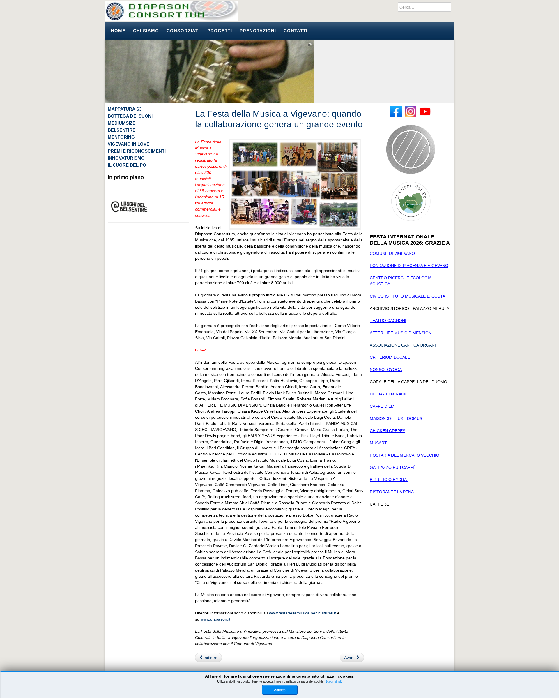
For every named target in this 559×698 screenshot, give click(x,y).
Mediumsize (121, 123)
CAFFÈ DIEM (382, 406)
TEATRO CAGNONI (388, 320)
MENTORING (121, 137)
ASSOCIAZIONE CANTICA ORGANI (403, 345)
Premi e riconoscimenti (137, 151)
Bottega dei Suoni (130, 116)
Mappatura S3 (124, 109)
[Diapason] (171, 11)
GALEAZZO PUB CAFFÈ (392, 467)
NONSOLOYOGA (386, 369)
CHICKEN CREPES (387, 430)
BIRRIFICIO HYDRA (389, 479)
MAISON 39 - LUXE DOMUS (396, 418)
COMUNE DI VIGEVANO (392, 253)
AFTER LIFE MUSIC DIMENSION (400, 333)
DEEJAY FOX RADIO (390, 394)
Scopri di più (333, 681)
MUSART (378, 443)
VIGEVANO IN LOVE (128, 144)
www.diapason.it (215, 619)
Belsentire (121, 130)
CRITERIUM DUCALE (390, 357)
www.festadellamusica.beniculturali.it (302, 613)
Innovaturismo (126, 157)
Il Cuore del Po (127, 164)
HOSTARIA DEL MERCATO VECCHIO (404, 455)
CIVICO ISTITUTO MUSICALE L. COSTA (407, 296)
